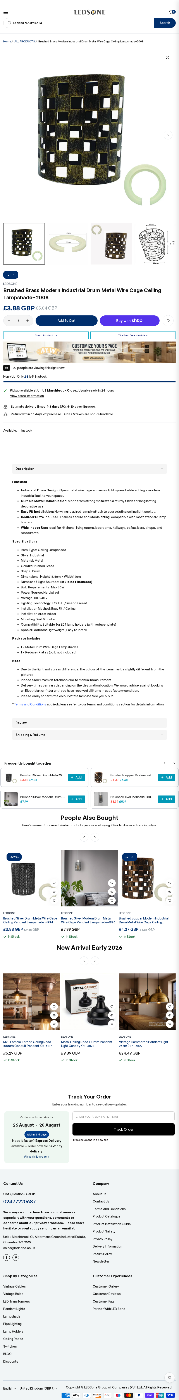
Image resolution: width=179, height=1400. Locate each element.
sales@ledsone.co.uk (19, 1248)
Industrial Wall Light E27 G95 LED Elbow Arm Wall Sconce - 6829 (146, 1044)
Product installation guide (112, 1224)
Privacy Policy (102, 1239)
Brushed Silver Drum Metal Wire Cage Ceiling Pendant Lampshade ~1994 (42, 775)
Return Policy (102, 1254)
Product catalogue (106, 1216)
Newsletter (101, 1261)
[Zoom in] (167, 57)
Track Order (124, 1129)
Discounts (10, 1361)
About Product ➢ (46, 335)
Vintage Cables (14, 1286)
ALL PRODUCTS (24, 41)
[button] (168, 135)
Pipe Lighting (12, 1324)
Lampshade (12, 1316)
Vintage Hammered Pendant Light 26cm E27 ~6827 (85, 1044)
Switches (10, 1346)
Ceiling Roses (13, 1339)
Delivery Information (107, 1246)
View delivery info (37, 1157)
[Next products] (174, 763)
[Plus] (27, 320)
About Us (99, 1194)
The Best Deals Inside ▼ (133, 335)
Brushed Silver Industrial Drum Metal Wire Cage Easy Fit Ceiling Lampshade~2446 (132, 797)
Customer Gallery (106, 1286)
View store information (27, 396)
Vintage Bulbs (13, 1294)
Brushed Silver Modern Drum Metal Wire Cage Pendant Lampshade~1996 (42, 797)
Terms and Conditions (109, 1209)
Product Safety (104, 1231)
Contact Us (101, 1201)
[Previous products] (164, 763)
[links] (7, 1257)
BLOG (7, 1354)
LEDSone (10, 284)
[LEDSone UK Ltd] (89, 12)
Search (165, 23)
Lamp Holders (13, 1331)
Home (7, 41)
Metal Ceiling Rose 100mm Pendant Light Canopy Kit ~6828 (29, 1044)
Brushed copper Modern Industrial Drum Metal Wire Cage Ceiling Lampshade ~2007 (132, 775)
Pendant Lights (14, 1309)
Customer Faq (103, 1301)
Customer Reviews (107, 1294)
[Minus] (9, 320)
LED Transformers (16, 1301)
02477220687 (19, 1201)
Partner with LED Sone (109, 1309)
